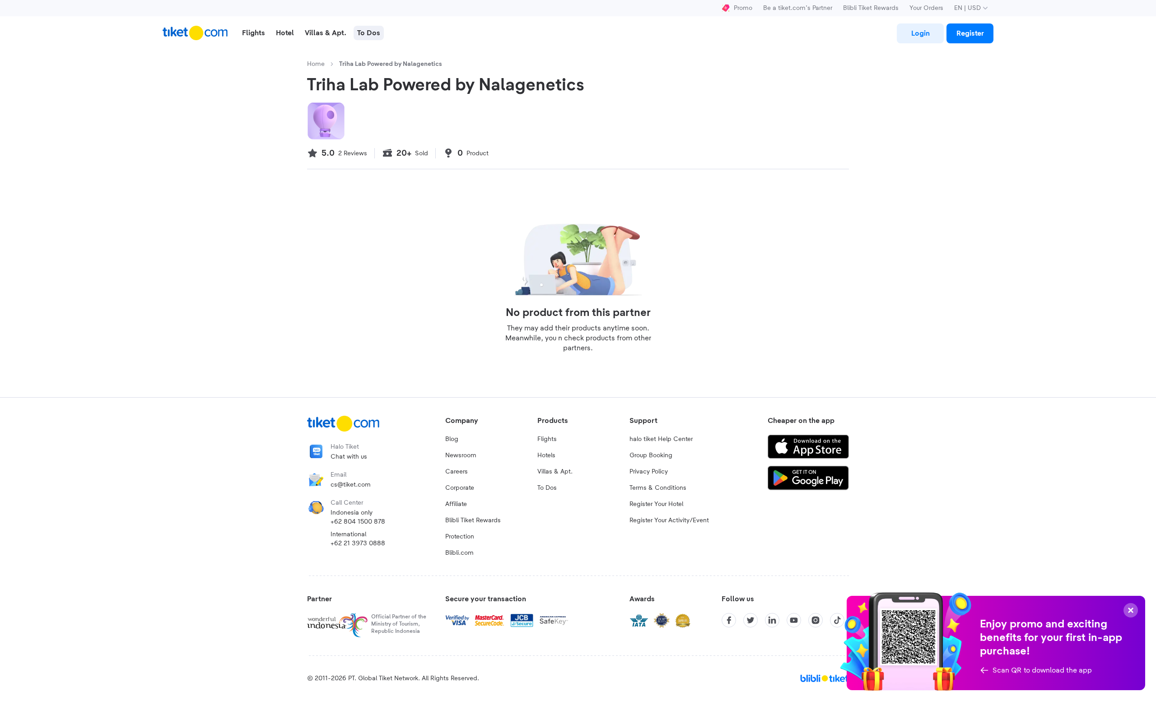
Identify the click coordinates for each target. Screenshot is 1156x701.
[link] (920, 33)
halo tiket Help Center (661, 439)
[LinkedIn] (772, 620)
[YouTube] (794, 620)
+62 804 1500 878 (358, 522)
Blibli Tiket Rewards (871, 8)
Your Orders (926, 8)
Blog (451, 439)
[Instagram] (815, 620)
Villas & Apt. (555, 472)
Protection (459, 537)
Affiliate (456, 504)
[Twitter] (750, 620)
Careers (456, 472)
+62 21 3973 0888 (358, 543)
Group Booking (650, 455)
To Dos (547, 488)
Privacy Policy (648, 472)
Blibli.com (459, 553)
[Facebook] (729, 620)
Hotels (546, 455)
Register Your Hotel (656, 504)
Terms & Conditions (657, 488)
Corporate (459, 488)
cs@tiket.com (351, 485)
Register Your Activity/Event (669, 520)
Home (316, 64)
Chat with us (349, 457)
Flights (547, 439)
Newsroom (460, 455)
